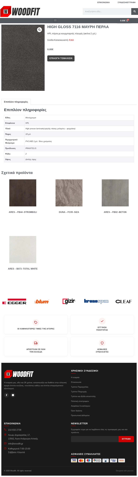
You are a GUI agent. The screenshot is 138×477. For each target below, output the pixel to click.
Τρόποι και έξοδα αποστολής (83, 396)
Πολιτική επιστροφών (80, 401)
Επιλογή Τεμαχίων (60, 58)
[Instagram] (13, 395)
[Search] (134, 11)
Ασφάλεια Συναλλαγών (80, 406)
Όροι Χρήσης (76, 411)
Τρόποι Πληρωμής (79, 391)
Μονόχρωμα (30, 118)
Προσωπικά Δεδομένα (80, 415)
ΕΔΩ (71, 40)
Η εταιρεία (75, 377)
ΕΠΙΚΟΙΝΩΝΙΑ (103, 2)
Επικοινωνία (76, 382)
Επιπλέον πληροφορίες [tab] (16, 102)
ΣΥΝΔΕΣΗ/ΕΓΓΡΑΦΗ (126, 2)
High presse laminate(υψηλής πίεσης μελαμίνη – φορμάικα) (50, 128)
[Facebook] (6, 395)
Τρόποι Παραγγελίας (79, 387)
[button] (55, 20)
